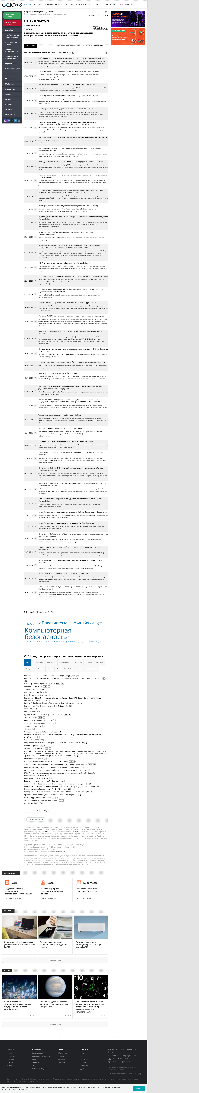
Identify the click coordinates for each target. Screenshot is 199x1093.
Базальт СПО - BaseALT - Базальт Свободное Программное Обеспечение (53, 770)
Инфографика (10, 114)
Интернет (8, 99)
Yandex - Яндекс (30, 726)
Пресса (50, 669)
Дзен (82, 1069)
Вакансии (61, 1059)
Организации (38, 662)
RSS (113, 1052)
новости (48, 831)
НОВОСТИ (37, 5)
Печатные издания (39, 1069)
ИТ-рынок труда (93, 641)
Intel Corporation (30, 758)
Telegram (84, 1065)
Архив (9, 1065)
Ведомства (51, 662)
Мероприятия (92, 669)
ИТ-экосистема (52, 622)
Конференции (37, 1053)
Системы (89, 662)
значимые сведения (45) (34, 52)
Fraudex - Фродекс (31, 745)
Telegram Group (30, 717)
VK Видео (84, 1059)
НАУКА (91, 5)
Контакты (61, 1062)
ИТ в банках (9, 84)
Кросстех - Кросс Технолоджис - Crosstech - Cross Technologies (49, 795)
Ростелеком (28, 803)
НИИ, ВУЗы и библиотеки (73, 669)
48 (26, 681)
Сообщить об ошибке (120, 1059)
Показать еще (55, 960)
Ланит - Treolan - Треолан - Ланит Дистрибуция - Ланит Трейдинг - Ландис (54, 784)
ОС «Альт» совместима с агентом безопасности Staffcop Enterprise (64, 263)
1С (25, 729)
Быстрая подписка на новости (124, 1049)
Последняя (45, 810)
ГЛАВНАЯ (27, 5)
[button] (136, 4)
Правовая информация (121, 1062)
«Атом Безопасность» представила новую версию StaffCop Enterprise (66, 523)
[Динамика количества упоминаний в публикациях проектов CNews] (106, 52)
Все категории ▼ (98, 15)
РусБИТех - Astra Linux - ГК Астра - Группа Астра (43, 714)
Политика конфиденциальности (124, 1055)
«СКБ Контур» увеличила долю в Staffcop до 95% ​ (58, 373)
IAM (29, 624)
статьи (77, 831)
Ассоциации (64, 662)
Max (82, 1053)
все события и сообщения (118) (58, 52)
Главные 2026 (11, 50)
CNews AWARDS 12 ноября (10, 23)
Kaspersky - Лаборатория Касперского (39, 683)
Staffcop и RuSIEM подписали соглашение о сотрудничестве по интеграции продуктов (72, 316)
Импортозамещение (12, 69)
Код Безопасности (31, 740)
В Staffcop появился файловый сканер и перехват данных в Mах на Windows (69, 95)
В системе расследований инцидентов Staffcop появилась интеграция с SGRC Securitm (73, 362)
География (30, 669)
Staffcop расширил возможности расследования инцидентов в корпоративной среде (72, 58)
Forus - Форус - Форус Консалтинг (37, 797)
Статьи (41, 669)
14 (62, 684)
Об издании (62, 1053)
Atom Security (87, 622)
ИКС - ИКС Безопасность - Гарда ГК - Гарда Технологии (46, 761)
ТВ (97, 5)
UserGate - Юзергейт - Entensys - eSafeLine (41, 732)
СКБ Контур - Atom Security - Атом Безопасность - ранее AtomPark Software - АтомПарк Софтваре (62, 678)
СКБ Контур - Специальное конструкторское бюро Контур (47, 675)
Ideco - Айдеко (30, 712)
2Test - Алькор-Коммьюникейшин (37, 723)
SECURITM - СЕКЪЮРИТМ (34, 748)
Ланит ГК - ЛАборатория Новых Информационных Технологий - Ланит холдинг (55, 764)
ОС (39, 641)
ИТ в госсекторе (10, 79)
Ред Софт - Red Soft (31, 692)
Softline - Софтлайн (32, 689)
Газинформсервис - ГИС (33, 695)
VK (81, 1056)
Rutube (83, 1062)
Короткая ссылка (36, 819)
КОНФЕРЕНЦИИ (61, 5)
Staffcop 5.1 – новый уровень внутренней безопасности (60, 428)
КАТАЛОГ (128, 5)
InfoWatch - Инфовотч (33, 686)
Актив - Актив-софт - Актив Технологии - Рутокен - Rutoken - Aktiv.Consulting (54, 767)
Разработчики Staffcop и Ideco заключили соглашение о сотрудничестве (67, 302)
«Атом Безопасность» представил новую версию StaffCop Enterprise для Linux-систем (72, 512)
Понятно (139, 1088)
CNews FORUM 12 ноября (10, 15)
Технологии (77, 662)
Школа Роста (9, 30)
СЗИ (45, 641)
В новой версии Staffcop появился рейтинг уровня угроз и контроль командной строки (73, 276)
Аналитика (48, 5)
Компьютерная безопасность (48, 633)
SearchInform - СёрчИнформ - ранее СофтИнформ (44, 706)
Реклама (61, 1056)
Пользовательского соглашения (15, 1090)
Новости (10, 1053)
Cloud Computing (63, 641)
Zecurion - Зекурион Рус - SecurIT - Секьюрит (42, 781)
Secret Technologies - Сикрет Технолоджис (41, 800)
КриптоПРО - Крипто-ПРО (34, 778)
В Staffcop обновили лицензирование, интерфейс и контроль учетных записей (70, 71)
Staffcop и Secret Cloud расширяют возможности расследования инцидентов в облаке (72, 137)
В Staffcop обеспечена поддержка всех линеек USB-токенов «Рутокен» (66, 109)
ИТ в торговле (10, 89)
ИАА (58, 669)
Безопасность (10, 74)
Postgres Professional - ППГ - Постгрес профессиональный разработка (52, 743)
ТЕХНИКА (82, 5)
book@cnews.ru (100, 45)
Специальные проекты (41, 1056)
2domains (28, 709)
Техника (35, 1062)
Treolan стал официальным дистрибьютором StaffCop (59, 415)
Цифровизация (10, 64)
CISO (78, 642)
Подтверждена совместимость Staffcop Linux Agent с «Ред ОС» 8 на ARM (67, 84)
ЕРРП (29, 641)
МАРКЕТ (74, 5)
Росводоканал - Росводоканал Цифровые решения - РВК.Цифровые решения (54, 792)
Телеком (8, 94)
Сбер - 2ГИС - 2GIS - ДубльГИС (36, 720)
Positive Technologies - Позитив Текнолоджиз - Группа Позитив (49, 703)
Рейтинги (8, 109)
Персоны (99, 662)
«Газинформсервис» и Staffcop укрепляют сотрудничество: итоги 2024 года (68, 206)
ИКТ (27, 662)
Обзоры (10, 1062)
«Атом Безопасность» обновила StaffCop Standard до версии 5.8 (63, 573)
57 (78, 676)
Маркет (35, 1059)
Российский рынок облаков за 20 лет (12, 36)
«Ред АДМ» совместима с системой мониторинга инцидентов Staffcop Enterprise (70, 161)
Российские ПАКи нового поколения (11, 57)
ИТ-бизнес (8, 104)
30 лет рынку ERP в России (11, 43)
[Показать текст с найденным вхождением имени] (73, 52)
